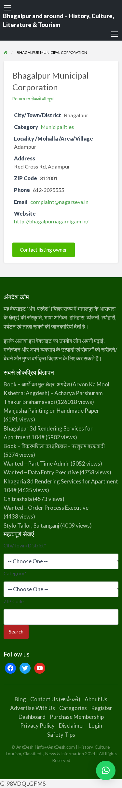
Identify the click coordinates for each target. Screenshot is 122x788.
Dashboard (32, 716)
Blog (20, 699)
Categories (73, 708)
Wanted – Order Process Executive (46, 507)
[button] (105, 770)
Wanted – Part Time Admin (37, 463)
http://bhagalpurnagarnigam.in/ (51, 221)
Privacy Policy (37, 725)
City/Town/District (25, 545)
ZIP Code (14, 601)
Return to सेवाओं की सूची (33, 98)
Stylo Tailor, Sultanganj (31, 525)
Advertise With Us (32, 708)
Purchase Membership (77, 716)
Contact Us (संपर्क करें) (55, 699)
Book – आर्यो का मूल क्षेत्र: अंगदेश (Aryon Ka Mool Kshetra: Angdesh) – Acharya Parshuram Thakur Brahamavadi (56, 393)
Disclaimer (72, 725)
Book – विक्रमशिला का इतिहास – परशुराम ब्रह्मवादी (54, 446)
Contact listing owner (43, 250)
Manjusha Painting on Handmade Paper (51, 410)
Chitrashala (18, 498)
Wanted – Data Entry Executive (41, 472)
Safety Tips (61, 734)
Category (15, 573)
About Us (96, 699)
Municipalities (57, 127)
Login (95, 725)
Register (101, 708)
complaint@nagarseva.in (59, 202)
